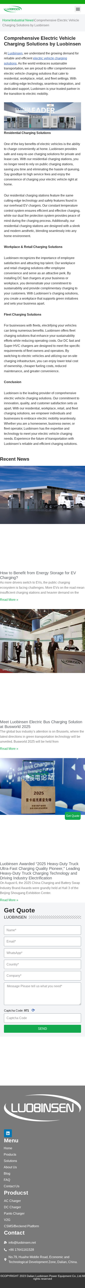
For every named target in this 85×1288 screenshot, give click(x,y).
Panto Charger (14, 1213)
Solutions (10, 1161)
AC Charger (12, 1201)
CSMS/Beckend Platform (21, 1226)
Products (10, 1154)
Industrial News (22, 20)
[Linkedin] (8, 1133)
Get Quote (72, 815)
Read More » (9, 599)
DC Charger (12, 1207)
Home (6, 20)
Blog (7, 1173)
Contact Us (11, 1186)
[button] (78, 9)
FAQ (7, 1180)
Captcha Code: (19, 1010)
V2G (7, 1220)
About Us (10, 1167)
